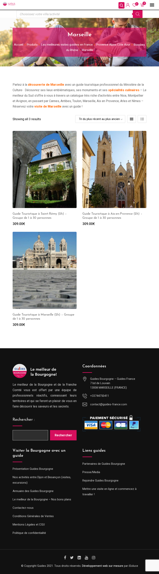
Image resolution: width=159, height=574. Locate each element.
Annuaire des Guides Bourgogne (33, 491)
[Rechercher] (138, 14)
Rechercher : (24, 420)
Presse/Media (91, 472)
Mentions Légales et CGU (29, 524)
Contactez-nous (23, 508)
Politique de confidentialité (29, 533)
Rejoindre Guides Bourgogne (100, 480)
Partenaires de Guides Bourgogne (103, 464)
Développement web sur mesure (102, 566)
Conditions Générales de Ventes (33, 516)
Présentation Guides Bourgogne (33, 469)
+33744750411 (99, 396)
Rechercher (63, 435)
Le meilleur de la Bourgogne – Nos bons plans (42, 499)
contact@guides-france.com (108, 404)
